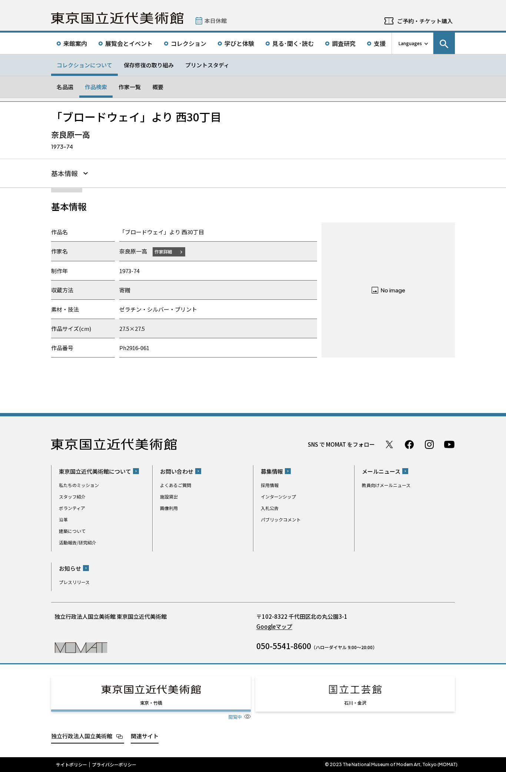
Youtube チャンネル (449, 444)
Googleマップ (274, 626)
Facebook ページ (409, 444)
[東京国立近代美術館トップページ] (117, 18)
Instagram (429, 444)
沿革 (63, 519)
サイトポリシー (71, 764)
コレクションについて (84, 65)
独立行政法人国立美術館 (81, 736)
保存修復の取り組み (149, 65)
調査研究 (344, 43)
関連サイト (145, 736)
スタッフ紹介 (72, 496)
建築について (72, 531)
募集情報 (272, 471)
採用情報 (270, 485)
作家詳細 (163, 251)
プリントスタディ (207, 65)
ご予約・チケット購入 (425, 21)
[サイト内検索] (444, 43)
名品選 (65, 87)
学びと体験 (239, 43)
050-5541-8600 (283, 645)
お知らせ (70, 568)
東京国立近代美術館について (95, 471)
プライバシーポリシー (114, 764)
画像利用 (169, 508)
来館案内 (75, 43)
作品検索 (96, 87)
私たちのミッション (79, 485)
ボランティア (72, 508)
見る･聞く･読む (293, 43)
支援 (380, 43)
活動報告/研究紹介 (77, 542)
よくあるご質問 (175, 485)
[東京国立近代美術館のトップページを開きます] (80, 647)
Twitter (389, 444)
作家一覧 (130, 87)
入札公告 (270, 508)
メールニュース (381, 471)
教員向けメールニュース (386, 485)
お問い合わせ (176, 471)
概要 (157, 87)
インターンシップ (278, 496)
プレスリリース (74, 582)
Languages (410, 43)
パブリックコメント (281, 519)
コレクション (188, 43)
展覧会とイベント (129, 43)
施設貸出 (169, 496)
